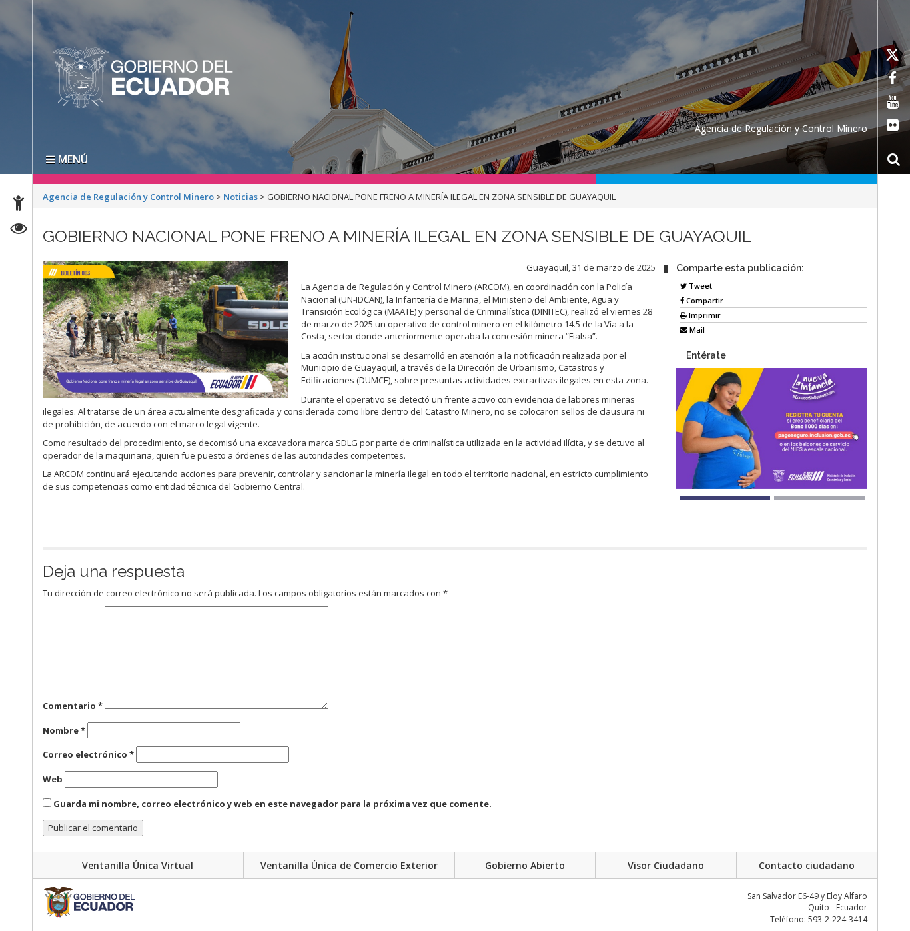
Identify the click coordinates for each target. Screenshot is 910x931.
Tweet (699, 286)
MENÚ (71, 159)
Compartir (703, 300)
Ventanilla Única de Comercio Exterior (349, 865)
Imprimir (704, 315)
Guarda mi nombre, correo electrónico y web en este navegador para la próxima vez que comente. (272, 804)
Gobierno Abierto (525, 865)
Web (53, 779)
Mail (696, 330)
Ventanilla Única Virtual (137, 865)
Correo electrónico (88, 754)
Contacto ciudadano (807, 865)
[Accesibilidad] (19, 205)
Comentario (73, 706)
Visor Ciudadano (666, 865)
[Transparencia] (19, 230)
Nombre (64, 730)
